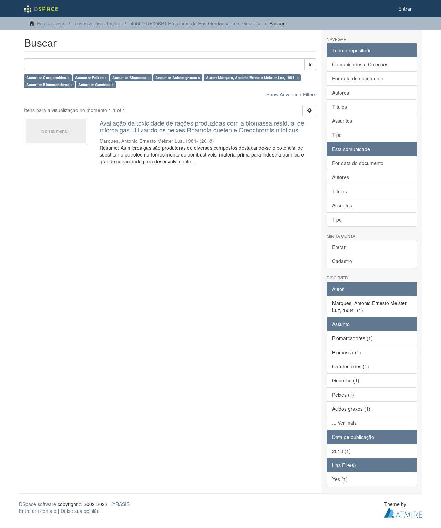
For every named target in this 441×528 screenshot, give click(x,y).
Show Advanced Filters (291, 94)
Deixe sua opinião (80, 510)
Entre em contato (38, 510)
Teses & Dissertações (98, 23)
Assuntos (342, 120)
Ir (310, 64)
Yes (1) (340, 479)
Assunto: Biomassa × (131, 77)
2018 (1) (341, 451)
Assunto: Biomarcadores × (49, 84)
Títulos (339, 106)
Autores (340, 92)
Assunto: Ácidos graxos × (177, 77)
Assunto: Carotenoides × (47, 77)
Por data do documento (357, 78)
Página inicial (51, 23)
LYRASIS (120, 503)
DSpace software (37, 503)
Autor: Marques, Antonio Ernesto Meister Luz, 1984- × (252, 77)
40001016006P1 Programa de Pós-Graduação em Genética (196, 23)
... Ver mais (344, 422)
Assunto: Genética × (96, 84)
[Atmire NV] (403, 511)
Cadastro (342, 261)
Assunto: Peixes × (91, 77)
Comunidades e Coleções (360, 64)
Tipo (337, 134)
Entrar (339, 247)
